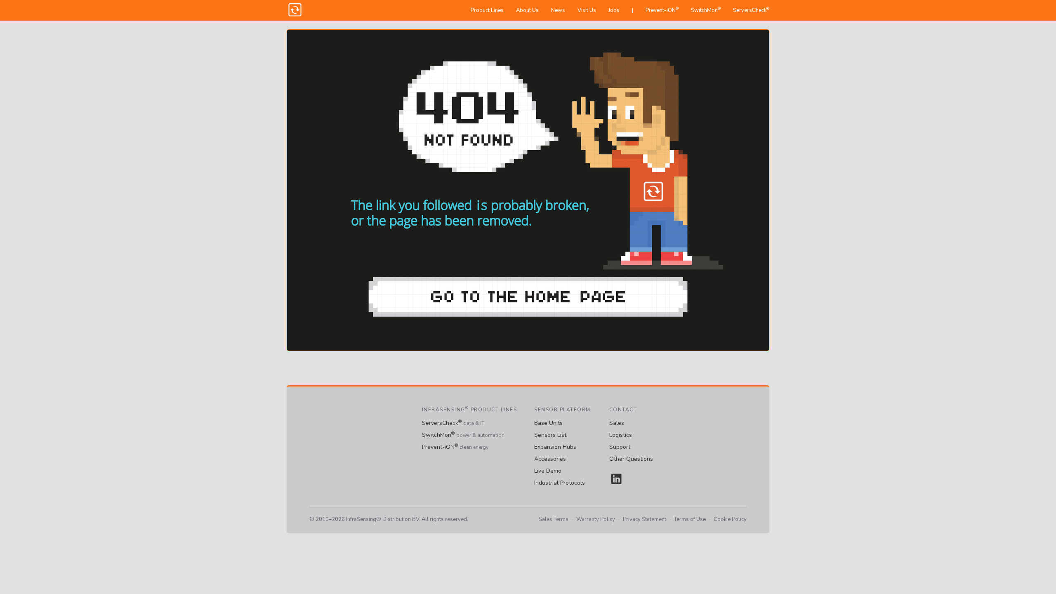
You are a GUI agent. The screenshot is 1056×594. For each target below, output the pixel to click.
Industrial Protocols (559, 483)
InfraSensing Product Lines (469, 409)
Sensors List (550, 435)
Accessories (550, 459)
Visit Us (587, 10)
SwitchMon (706, 10)
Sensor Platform (562, 409)
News (558, 10)
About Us (527, 10)
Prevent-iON (662, 10)
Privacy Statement (644, 519)
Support (619, 447)
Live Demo (547, 471)
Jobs (614, 10)
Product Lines (487, 10)
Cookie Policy (730, 519)
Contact (623, 409)
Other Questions (631, 459)
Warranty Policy (595, 519)
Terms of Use (690, 519)
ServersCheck (751, 10)
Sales (616, 423)
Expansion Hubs (555, 447)
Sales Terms (553, 519)
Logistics (620, 435)
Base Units (548, 423)
